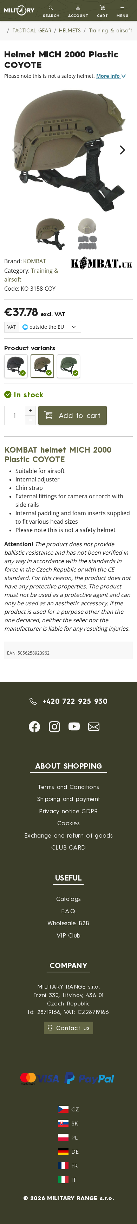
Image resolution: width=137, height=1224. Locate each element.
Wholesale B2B (68, 923)
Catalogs (68, 898)
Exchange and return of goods (68, 835)
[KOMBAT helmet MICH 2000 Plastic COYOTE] (42, 366)
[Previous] (15, 150)
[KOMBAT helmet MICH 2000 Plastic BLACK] (16, 366)
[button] (78, 10)
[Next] (121, 150)
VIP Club (69, 935)
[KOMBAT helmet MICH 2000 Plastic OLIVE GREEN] (68, 366)
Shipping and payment (68, 798)
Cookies (68, 823)
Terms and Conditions (68, 786)
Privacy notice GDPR (68, 811)
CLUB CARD (68, 847)
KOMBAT (34, 261)
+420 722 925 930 (73, 701)
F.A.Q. (68, 911)
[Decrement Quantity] (30, 420)
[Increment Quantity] (30, 411)
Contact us (73, 1027)
